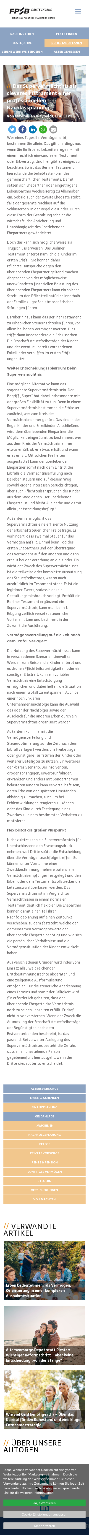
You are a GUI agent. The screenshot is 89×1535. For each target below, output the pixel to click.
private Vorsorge (44, 1153)
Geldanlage (44, 1116)
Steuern (44, 1181)
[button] (12, 129)
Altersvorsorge (44, 1088)
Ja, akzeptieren (45, 1503)
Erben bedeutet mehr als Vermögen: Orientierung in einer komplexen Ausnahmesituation (38, 1290)
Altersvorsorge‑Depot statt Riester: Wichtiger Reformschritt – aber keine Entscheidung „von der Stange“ (39, 1355)
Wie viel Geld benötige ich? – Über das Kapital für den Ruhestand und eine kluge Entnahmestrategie (43, 1419)
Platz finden (66, 34)
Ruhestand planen (66, 43)
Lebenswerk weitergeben (22, 51)
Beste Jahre (22, 43)
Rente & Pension (44, 1162)
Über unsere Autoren (32, 1446)
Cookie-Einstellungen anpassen (44, 1514)
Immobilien (44, 1125)
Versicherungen (44, 1190)
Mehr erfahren (44, 1526)
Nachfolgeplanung (44, 1134)
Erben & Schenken (44, 1097)
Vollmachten (44, 1199)
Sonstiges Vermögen (44, 1171)
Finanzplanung (44, 1107)
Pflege (44, 1144)
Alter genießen (67, 51)
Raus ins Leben (22, 34)
